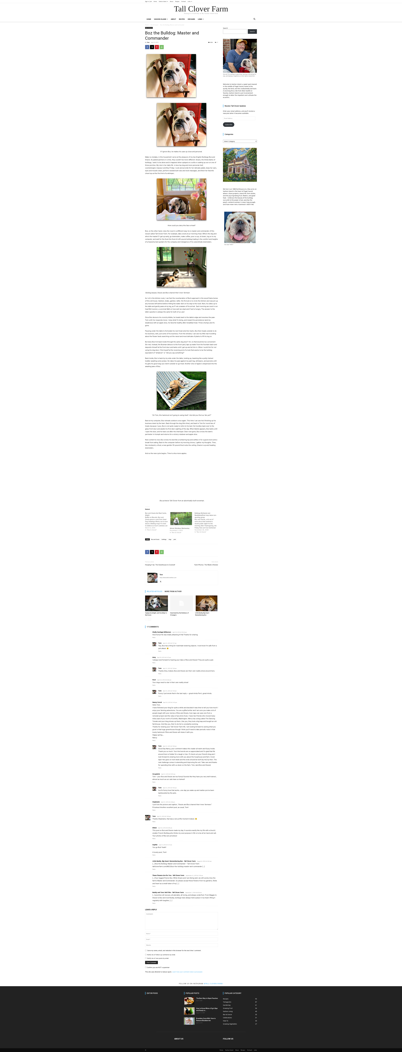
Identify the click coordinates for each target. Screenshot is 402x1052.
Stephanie (156, 802)
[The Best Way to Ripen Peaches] (189, 1001)
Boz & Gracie (154, 25)
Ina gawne (156, 774)
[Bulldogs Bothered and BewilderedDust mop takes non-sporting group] (207, 522)
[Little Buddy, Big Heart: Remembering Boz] (206, 603)
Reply (153, 637)
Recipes (177, 1)
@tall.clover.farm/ (213, 984)
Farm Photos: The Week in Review (206, 565)
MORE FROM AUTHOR (173, 591)
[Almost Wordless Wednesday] (181, 518)
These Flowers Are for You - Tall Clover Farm (168, 875)
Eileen (154, 828)
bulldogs (164, 539)
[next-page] (149, 619)
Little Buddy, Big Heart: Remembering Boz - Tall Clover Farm (174, 861)
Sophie (154, 845)
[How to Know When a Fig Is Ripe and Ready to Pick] (189, 1011)
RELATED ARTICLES (154, 591)
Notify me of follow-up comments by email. (161, 955)
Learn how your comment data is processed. (187, 972)
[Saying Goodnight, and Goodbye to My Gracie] (156, 603)
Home (155, 1)
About (171, 1)
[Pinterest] (157, 47)
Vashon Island (162, 1)
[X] (152, 47)
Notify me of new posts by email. (158, 958)
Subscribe (228, 125)
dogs (170, 539)
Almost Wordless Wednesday (179, 528)
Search (225, 28)
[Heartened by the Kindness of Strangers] (181, 603)
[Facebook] (147, 47)
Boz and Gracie (155, 539)
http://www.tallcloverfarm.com (168, 577)
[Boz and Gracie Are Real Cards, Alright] (157, 521)
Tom (148, 42)
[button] (254, 19)
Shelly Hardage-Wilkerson (161, 632)
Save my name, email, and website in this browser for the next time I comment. (174, 950)
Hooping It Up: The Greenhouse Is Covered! (160, 565)
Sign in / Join (148, 1)
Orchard (183, 1)
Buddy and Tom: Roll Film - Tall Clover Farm (168, 892)
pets (175, 539)
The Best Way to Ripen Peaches (207, 998)
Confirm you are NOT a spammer (157, 967)
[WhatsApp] (162, 47)
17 (217, 42)
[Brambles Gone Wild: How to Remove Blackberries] (189, 1021)
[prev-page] (146, 619)
